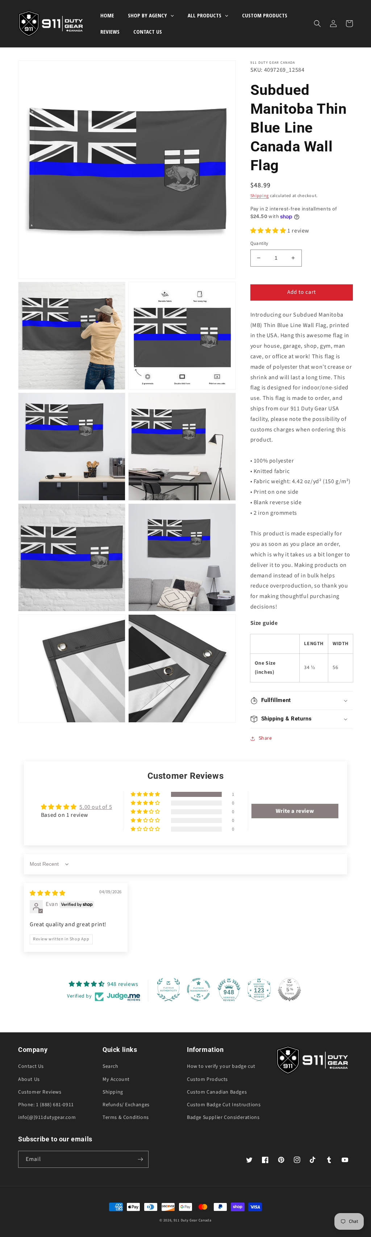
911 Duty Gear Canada (193, 1220)
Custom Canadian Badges (217, 1092)
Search (110, 1066)
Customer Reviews (40, 1092)
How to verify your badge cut (221, 1066)
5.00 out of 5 (95, 807)
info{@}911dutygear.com (47, 1117)
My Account (116, 1079)
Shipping (259, 196)
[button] (317, 24)
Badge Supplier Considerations (223, 1117)
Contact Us (31, 1066)
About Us (29, 1079)
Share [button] (265, 738)
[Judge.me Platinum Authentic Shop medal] (168, 989)
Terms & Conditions (126, 1117)
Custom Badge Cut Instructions (223, 1104)
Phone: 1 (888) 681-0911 (46, 1104)
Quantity (259, 243)
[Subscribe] (140, 1159)
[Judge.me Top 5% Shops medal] (289, 989)
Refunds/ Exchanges (126, 1104)
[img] (48, 893)
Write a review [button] (295, 811)
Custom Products (207, 1079)
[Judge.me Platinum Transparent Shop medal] (198, 989)
